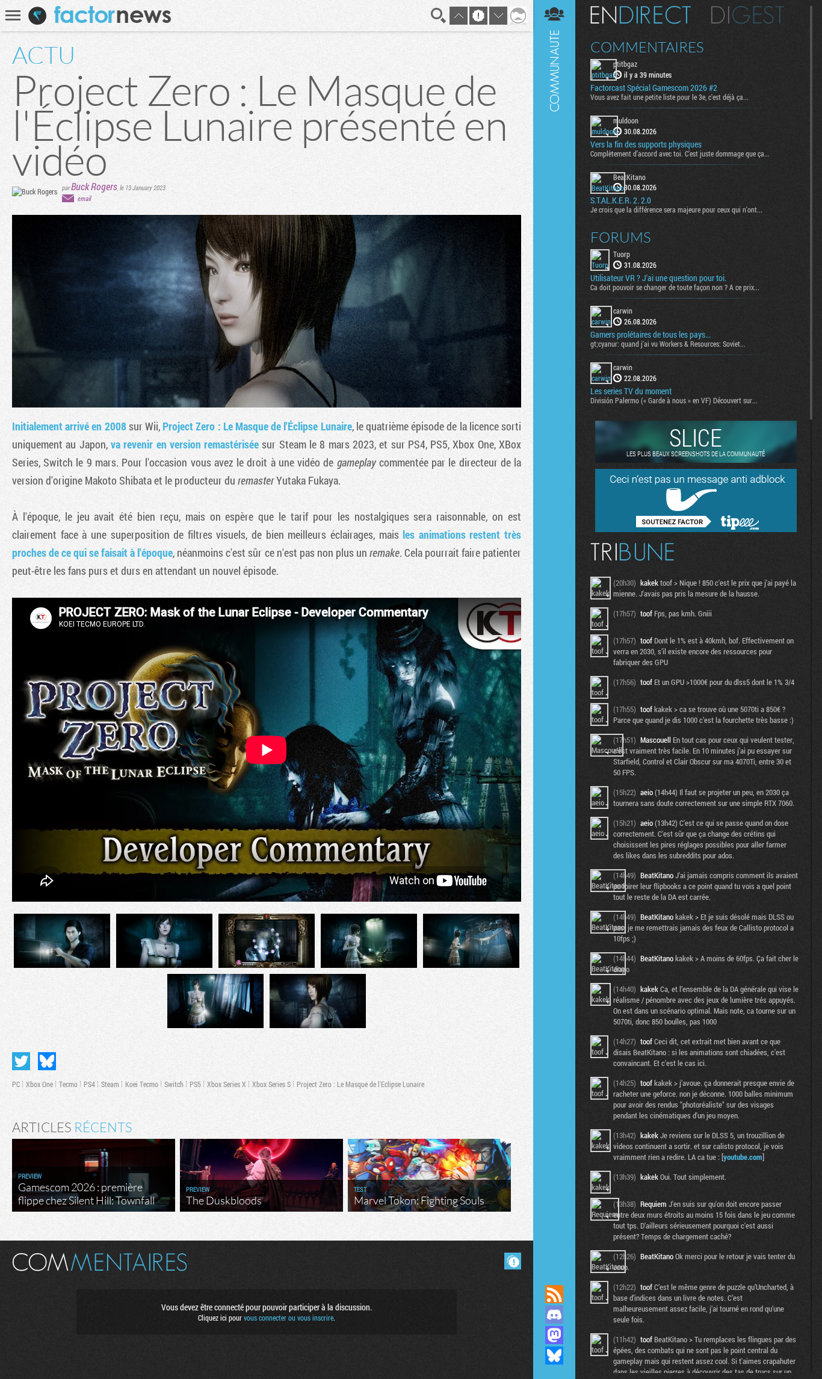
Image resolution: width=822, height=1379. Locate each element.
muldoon (625, 120)
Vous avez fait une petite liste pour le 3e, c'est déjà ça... (669, 97)
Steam (110, 1084)
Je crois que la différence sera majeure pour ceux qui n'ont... (676, 209)
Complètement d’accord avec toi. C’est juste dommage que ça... (680, 153)
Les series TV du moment (631, 391)
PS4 (89, 1084)
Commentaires (647, 47)
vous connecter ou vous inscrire (288, 1317)
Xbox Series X (226, 1084)
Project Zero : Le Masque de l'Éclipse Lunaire (256, 426)
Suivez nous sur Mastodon (554, 1335)
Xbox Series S (271, 1084)
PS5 (195, 1084)
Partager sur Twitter (21, 1061)
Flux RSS (554, 1294)
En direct (640, 15)
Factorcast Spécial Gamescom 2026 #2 (653, 88)
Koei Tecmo (141, 1084)
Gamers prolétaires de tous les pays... (650, 334)
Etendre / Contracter (554, 1274)
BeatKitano (629, 177)
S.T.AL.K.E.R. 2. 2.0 (620, 200)
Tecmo (68, 1084)
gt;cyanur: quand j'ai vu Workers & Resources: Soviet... (668, 344)
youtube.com (742, 1156)
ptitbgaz (625, 64)
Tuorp (621, 254)
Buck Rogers (94, 186)
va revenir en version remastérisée (185, 444)
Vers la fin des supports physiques (646, 144)
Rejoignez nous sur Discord (554, 1315)
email (84, 198)
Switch (174, 1084)
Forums (620, 237)
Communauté (554, 631)
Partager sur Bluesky (47, 1061)
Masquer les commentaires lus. (512, 1261)
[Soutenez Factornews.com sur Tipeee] (696, 529)
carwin (622, 310)
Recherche (439, 16)
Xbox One (39, 1084)
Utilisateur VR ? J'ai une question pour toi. (658, 278)
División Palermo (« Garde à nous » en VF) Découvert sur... (674, 400)
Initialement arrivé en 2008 (69, 426)
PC (16, 1084)
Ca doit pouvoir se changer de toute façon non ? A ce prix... (674, 287)
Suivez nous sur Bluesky (554, 1355)
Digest (748, 15)
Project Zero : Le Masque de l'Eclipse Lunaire (360, 1084)
